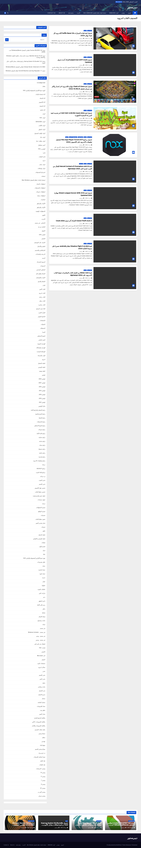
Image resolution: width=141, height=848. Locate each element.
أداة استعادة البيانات (40, 94)
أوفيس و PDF (41, 149)
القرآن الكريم (42, 312)
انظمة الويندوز (41, 367)
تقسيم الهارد (42, 546)
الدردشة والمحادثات (40, 254)
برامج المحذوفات (41, 421)
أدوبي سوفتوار (41, 145)
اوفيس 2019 (42, 398)
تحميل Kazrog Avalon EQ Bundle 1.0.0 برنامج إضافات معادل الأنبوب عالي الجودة (54, 825)
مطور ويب (42, 710)
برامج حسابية (42, 437)
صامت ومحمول (41, 620)
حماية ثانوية (42, 574)
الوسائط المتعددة (41, 351)
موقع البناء (42, 745)
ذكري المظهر (42, 601)
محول (43, 683)
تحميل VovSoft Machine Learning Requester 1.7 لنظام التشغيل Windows (25, 70)
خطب (43, 581)
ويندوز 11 (43, 776)
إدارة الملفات (42, 156)
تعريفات (43, 527)
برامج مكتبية (42, 453)
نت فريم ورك (41, 753)
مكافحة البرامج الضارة (39, 718)
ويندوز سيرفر (42, 796)
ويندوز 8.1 (42, 788)
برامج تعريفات (41, 429)
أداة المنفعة (42, 106)
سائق (44, 609)
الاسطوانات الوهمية (40, 211)
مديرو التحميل (41, 694)
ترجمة (43, 503)
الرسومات (42, 266)
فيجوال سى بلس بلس (39, 644)
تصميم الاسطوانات (40, 507)
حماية (44, 566)
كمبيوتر (129, 13)
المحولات (43, 324)
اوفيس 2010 (42, 386)
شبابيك (43, 612)
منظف (43, 737)
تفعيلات (43, 542)
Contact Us (51, 13)
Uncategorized (41, 82)
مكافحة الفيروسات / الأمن (38, 722)
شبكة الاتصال (42, 616)
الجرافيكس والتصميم (40, 250)
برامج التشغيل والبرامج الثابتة (38, 410)
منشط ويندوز (42, 733)
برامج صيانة (42, 445)
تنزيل (44, 550)
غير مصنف (81, 163)
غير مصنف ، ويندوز (40, 640)
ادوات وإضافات (41, 168)
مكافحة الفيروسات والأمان (38, 726)
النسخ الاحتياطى (41, 336)
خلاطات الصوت (41, 589)
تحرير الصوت (42, 480)
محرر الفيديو (42, 675)
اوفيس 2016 (42, 394)
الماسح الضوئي (41, 316)
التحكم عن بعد (41, 227)
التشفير (43, 238)
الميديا (43, 332)
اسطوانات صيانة (41, 195)
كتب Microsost (41, 655)
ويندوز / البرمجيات (40, 768)
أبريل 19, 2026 (130, 827)
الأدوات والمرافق (41, 203)
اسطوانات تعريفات (40, 192)
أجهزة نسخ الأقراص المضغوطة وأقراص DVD (34, 90)
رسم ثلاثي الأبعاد (41, 605)
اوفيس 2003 (42, 379)
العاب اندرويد (90, 30)
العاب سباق (42, 301)
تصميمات (43, 515)
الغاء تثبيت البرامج (40, 308)
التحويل (43, 231)
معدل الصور (42, 714)
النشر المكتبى (41, 340)
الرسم (43, 258)
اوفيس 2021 (42, 402)
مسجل (43, 698)
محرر (44, 671)
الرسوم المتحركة (41, 262)
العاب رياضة (42, 297)
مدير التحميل (42, 690)
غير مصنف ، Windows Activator (36, 632)
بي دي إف (42, 476)
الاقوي (43, 215)
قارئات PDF (42, 648)
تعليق (44, 531)
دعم (44, 597)
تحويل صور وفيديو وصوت (39, 496)
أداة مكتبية (42, 110)
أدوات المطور (42, 129)
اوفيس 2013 (42, 390)
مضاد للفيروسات (41, 706)
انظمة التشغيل (80, 137)
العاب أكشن (42, 289)
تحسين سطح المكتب (40, 492)
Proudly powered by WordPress (114, 844)
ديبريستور (132, 7)
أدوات (43, 114)
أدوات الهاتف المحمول (39, 133)
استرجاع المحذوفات (40, 172)
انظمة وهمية (42, 371)
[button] (7, 13)
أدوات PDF (42, 117)
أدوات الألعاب (42, 125)
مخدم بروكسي (41, 687)
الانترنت (78, 13)
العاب (44, 285)
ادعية (44, 160)
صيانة (44, 624)
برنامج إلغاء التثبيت (40, 472)
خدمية (43, 577)
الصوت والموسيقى (40, 277)
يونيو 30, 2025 (97, 827)
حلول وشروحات (41, 562)
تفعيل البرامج (42, 535)
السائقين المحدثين (40, 269)
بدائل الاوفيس (41, 406)
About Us (62, 13)
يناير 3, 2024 (88, 38)
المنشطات (42, 328)
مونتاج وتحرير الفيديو (40, 749)
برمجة (43, 464)
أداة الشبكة (42, 98)
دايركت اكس (42, 593)
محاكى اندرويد (41, 667)
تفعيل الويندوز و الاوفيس (39, 538)
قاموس (43, 651)
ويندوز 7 (43, 780)
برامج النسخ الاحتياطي (39, 425)
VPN (44, 86)
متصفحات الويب (41, 663)
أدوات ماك (42, 137)
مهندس (123, 13)
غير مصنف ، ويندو (40, 636)
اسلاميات (43, 199)
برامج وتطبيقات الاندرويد (73, 137)
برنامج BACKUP (41, 468)
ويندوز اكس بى (41, 792)
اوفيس (43, 375)
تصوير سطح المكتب (40, 519)
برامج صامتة (71, 13)
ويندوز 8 (43, 784)
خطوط (43, 585)
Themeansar (134, 844)
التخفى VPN (42, 234)
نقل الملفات (42, 764)
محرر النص (42, 679)
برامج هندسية (42, 457)
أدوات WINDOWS (113, 13)
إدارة (44, 153)
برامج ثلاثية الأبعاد (41, 433)
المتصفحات (42, 320)
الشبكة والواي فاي (40, 273)
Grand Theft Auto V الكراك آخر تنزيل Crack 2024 (74, 221)
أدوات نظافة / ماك (40, 141)
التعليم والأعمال (41, 246)
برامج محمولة (41, 449)
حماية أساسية (41, 570)
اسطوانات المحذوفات (40, 188)
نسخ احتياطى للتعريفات (39, 757)
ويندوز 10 (43, 772)
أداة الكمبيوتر (42, 102)
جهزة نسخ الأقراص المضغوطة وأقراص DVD (34, 558)
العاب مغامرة (42, 305)
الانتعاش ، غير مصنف (40, 223)
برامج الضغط (42, 418)
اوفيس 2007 (42, 383)
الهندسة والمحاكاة (40, 347)
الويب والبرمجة (41, 355)
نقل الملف (42, 761)
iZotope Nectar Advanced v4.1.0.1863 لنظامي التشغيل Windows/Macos (25, 67)
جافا (44, 554)
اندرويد (85, 30)
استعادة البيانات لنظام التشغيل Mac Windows (94, 13)
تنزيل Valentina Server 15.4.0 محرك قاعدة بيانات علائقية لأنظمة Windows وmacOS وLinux (89, 825)
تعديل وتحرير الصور (40, 523)
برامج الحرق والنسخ (40, 414)
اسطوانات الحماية (41, 184)
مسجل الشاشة (41, 702)
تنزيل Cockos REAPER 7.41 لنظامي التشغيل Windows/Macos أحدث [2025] (121, 825)
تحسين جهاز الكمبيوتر (40, 488)
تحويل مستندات (41, 499)
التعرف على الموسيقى (39, 242)
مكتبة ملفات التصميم (40, 729)
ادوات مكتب (42, 164)
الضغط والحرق (41, 281)
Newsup (128, 844)
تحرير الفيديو (42, 484)
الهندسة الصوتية (41, 344)
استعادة (43, 176)
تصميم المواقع (41, 511)
